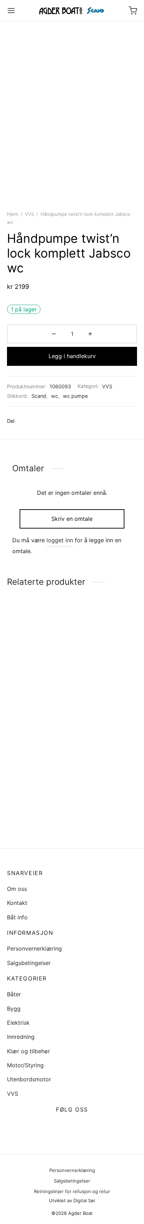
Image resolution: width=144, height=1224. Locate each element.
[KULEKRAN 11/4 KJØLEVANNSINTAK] (106, 652)
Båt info (17, 917)
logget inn (59, 540)
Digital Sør (84, 1200)
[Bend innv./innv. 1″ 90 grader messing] (106, 767)
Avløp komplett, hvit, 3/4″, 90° (34, 799)
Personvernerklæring (34, 948)
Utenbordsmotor (29, 1079)
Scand (38, 396)
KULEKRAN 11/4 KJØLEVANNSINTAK (101, 695)
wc (54, 396)
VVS (29, 214)
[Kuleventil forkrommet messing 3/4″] (38, 652)
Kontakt (17, 902)
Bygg (14, 1008)
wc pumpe (75, 396)
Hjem (12, 214)
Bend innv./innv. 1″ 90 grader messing (103, 823)
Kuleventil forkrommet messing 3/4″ (36, 695)
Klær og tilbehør (28, 1051)
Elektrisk (18, 1022)
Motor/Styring (25, 1065)
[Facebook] (23, 421)
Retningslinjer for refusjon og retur (72, 1191)
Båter (14, 994)
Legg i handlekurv (72, 356)
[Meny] (11, 10)
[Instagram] (80, 1126)
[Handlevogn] (133, 10)
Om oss (17, 888)
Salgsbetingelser (29, 962)
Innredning (21, 1036)
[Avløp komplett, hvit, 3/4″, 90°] (38, 755)
